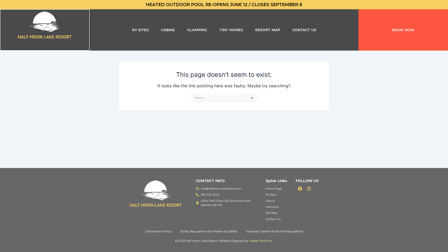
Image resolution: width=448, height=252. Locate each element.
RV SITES (140, 30)
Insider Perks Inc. (261, 241)
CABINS (168, 30)
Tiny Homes (231, 30)
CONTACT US (304, 30)
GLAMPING (197, 30)
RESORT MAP (267, 30)
